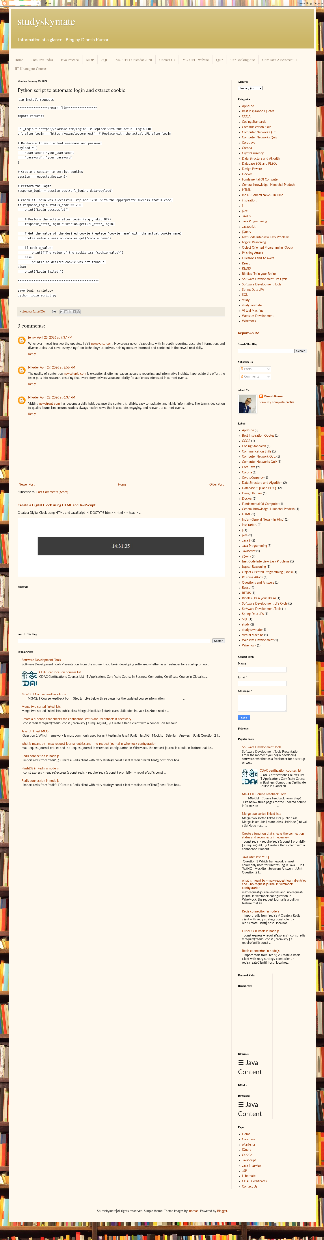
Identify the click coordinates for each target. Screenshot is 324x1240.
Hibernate (248, 1176)
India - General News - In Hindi (263, 195)
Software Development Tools (41, 660)
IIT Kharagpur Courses (31, 68)
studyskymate (46, 21)
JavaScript (249, 1160)
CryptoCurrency (253, 153)
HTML (246, 190)
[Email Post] (54, 311)
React (246, 263)
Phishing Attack (252, 253)
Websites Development (258, 316)
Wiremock (249, 321)
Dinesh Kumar (273, 396)
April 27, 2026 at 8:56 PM (57, 367)
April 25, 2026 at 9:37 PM (54, 337)
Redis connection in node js (40, 756)
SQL (104, 59)
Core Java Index (42, 59)
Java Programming (254, 221)
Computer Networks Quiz (259, 137)
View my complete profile (276, 402)
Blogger (222, 1211)
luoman (193, 1211)
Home (19, 59)
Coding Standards (254, 121)
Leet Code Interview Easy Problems (265, 237)
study (246, 300)
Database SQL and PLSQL (259, 163)
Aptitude (248, 106)
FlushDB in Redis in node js (40, 768)
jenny (32, 337)
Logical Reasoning (254, 242)
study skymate (252, 305)
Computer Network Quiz (259, 132)
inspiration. (249, 200)
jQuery (246, 232)
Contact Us (167, 59)
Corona (247, 148)
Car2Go (247, 1155)
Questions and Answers (258, 258)
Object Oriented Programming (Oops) (267, 247)
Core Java (248, 142)
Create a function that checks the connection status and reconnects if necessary (76, 719)
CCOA (246, 116)
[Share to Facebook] (74, 311)
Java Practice (70, 59)
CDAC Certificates (254, 1181)
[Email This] (62, 311)
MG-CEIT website (195, 59)
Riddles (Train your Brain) (259, 274)
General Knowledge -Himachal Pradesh (268, 184)
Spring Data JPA (253, 289)
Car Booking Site (243, 59)
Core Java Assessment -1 (279, 59)
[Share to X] (70, 311)
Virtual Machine (252, 310)
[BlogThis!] (66, 311)
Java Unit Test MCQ (35, 731)
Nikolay (33, 367)
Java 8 (246, 216)
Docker (247, 174)
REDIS (246, 268)
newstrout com (49, 403)
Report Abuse (248, 333)
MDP (90, 59)
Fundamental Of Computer (260, 179)
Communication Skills (256, 127)
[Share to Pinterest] (78, 311)
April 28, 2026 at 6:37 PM (57, 397)
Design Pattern (252, 169)
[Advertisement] (272, 1017)
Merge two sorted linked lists (41, 706)
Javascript (248, 226)
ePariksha (248, 1144)
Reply (32, 354)
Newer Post (27, 484)
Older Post (216, 484)
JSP (244, 1171)
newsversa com (101, 343)
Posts (247, 369)
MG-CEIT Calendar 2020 (134, 59)
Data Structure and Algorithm (262, 158)
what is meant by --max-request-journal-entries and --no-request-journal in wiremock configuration (89, 743)
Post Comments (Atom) (52, 492)
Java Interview (251, 1165)
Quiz (219, 59)
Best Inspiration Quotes (258, 111)
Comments (251, 376)
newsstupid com (75, 373)
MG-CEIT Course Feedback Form (44, 694)
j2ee (245, 211)
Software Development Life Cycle (264, 279)
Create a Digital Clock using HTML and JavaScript (56, 505)
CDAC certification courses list (60, 672)
